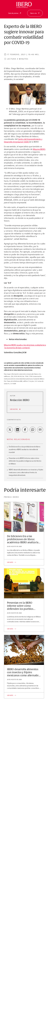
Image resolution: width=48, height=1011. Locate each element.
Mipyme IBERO (39, 149)
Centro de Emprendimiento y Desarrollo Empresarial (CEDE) (23, 140)
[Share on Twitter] (10, 430)
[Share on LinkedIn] (17, 430)
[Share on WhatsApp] (33, 430)
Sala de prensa (13, 13)
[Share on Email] (40, 430)
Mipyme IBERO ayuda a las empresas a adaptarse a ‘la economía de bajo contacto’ (25, 346)
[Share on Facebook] (25, 430)
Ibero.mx (33, 13)
